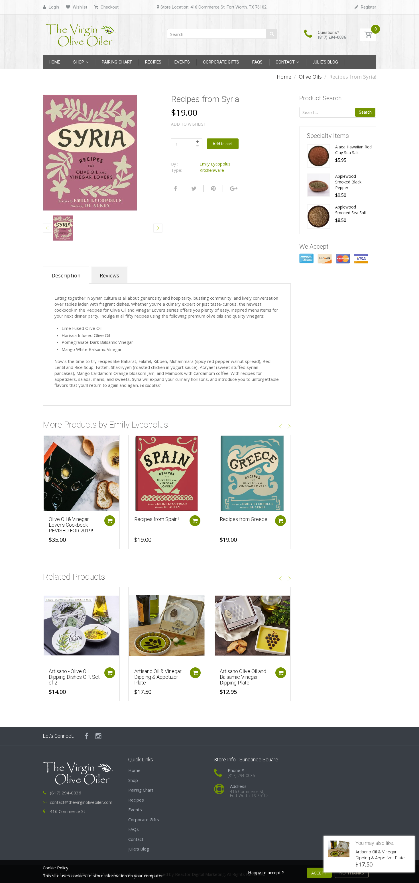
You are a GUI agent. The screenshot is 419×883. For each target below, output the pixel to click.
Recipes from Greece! (244, 519)
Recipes (136, 800)
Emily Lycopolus (215, 164)
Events (135, 809)
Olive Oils (310, 76)
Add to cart (223, 144)
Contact (135, 839)
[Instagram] (98, 736)
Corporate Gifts (143, 819)
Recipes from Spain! (156, 519)
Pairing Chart (140, 790)
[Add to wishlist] (47, 442)
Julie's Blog (138, 849)
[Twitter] (193, 188)
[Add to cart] (109, 520)
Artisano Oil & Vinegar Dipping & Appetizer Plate (158, 677)
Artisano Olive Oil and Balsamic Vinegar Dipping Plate (243, 677)
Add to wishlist (188, 124)
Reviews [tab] (109, 275)
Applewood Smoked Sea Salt (350, 209)
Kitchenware (212, 170)
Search (365, 112)
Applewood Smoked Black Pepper (348, 181)
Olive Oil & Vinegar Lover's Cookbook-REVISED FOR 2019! (71, 525)
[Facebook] (174, 188)
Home (284, 76)
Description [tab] (66, 275)
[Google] (233, 188)
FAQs (133, 829)
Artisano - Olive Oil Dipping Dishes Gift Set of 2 (74, 677)
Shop (133, 780)
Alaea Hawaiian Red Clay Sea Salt (353, 149)
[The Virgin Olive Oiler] (81, 33)
